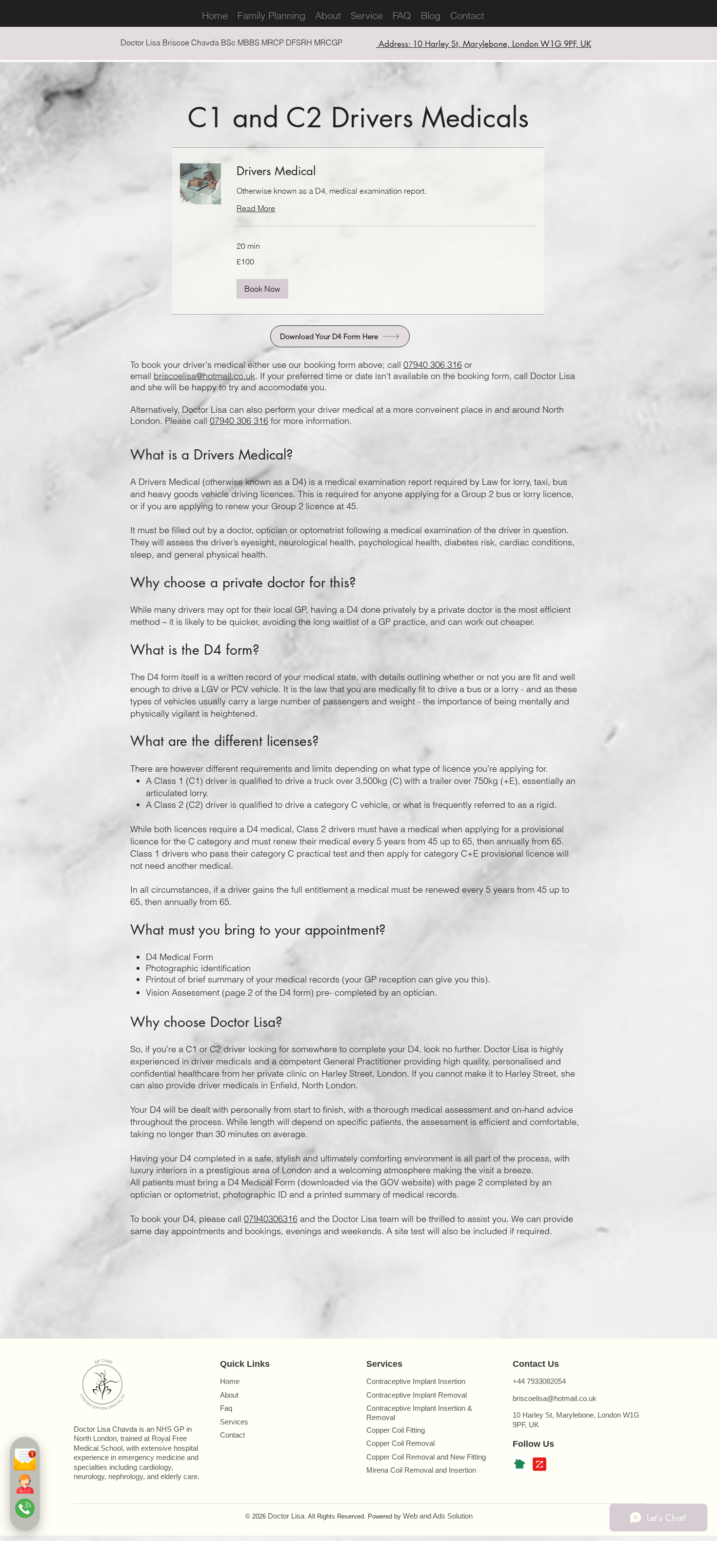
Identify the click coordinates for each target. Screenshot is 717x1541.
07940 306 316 (432, 364)
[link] (387, 171)
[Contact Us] (25, 1484)
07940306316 (271, 1218)
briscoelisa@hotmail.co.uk (204, 375)
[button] (262, 289)
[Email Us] (25, 1459)
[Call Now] (25, 1508)
